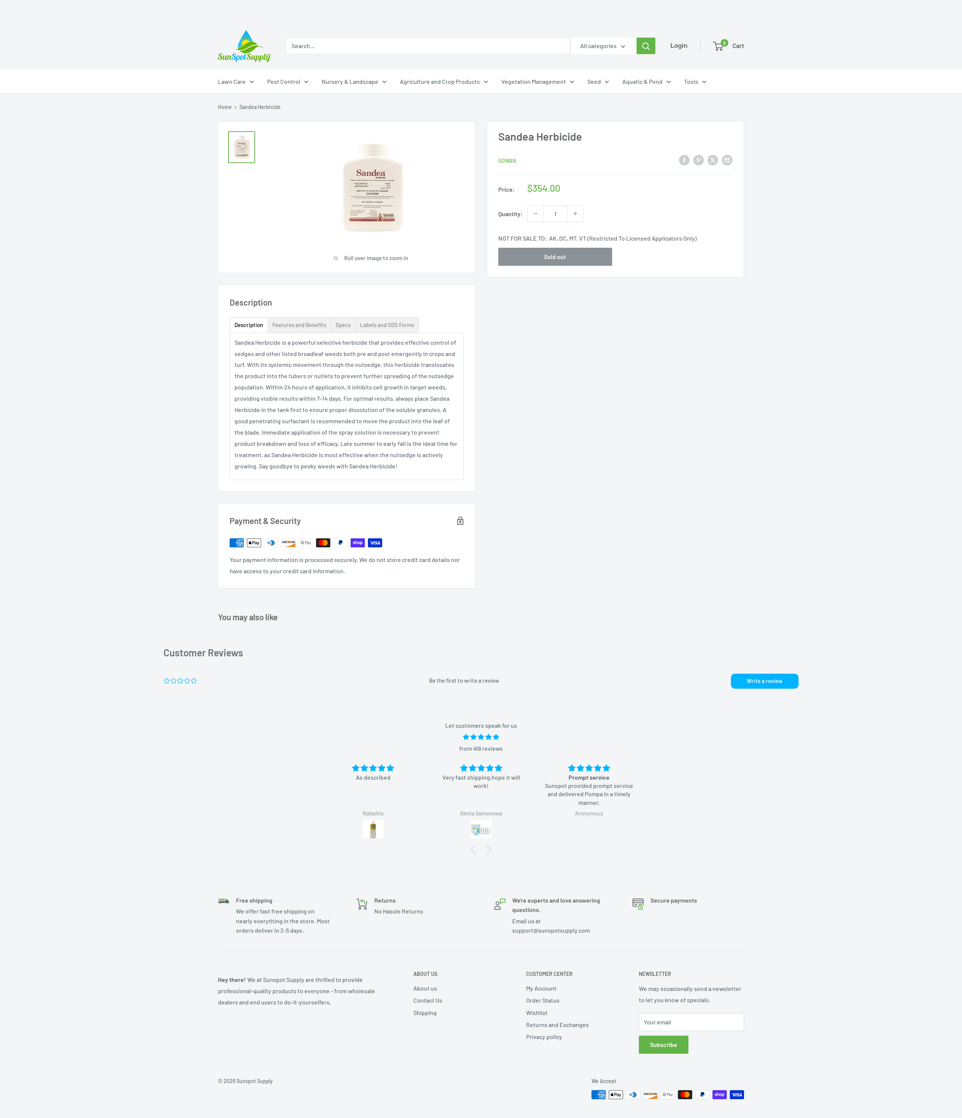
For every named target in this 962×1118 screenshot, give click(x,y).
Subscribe (663, 1044)
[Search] (646, 46)
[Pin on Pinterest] (698, 159)
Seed (594, 81)
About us (425, 988)
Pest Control (283, 81)
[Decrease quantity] (535, 213)
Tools (691, 81)
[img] (481, 737)
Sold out (555, 256)
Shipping (425, 1012)
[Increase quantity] (575, 213)
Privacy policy (544, 1036)
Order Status (543, 1000)
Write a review (764, 680)
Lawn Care (232, 81)
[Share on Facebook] (684, 159)
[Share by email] (727, 159)
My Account (541, 988)
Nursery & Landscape (350, 81)
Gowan (507, 160)
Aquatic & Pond (642, 81)
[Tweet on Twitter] (713, 159)
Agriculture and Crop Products (440, 81)
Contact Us (427, 1000)
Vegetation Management (533, 81)
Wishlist (537, 1012)
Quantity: (510, 213)
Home (225, 107)
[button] (475, 849)
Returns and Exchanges (557, 1024)
